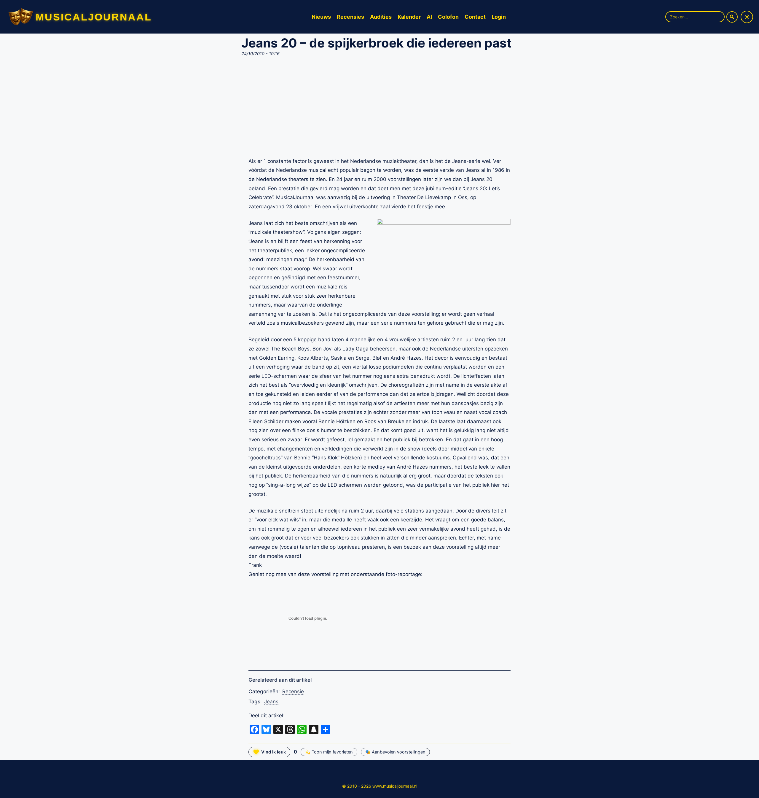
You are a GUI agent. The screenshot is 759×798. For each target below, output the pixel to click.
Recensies (350, 17)
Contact (475, 17)
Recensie (293, 691)
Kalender (409, 17)
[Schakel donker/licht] (747, 17)
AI (429, 17)
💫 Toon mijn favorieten (329, 752)
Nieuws (321, 17)
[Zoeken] (732, 17)
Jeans (271, 702)
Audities (381, 17)
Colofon (448, 17)
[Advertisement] (379, 108)
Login (499, 17)
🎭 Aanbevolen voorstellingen (395, 752)
